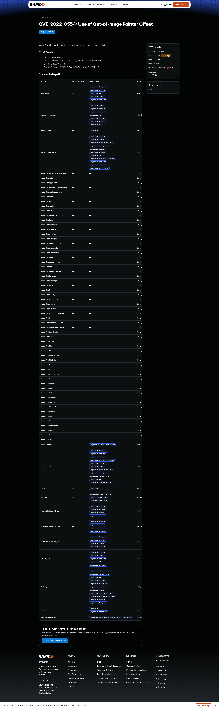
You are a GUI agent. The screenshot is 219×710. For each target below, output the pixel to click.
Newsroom (73, 670)
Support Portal (132, 666)
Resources (101, 4)
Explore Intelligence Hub (55, 641)
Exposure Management (49, 669)
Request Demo (181, 4)
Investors (72, 682)
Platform (78, 4)
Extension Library (134, 674)
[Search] (161, 5)
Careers (71, 686)
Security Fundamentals (107, 682)
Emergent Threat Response (109, 666)
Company (125, 4)
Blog (99, 662)
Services (90, 4)
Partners (114, 4)
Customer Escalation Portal (138, 682)
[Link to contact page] (166, 5)
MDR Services (45, 672)
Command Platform (47, 666)
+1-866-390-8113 (163, 660)
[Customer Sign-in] (170, 5)
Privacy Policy (82, 705)
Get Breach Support (47, 690)
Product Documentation (136, 670)
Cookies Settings (203, 706)
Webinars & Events (105, 670)
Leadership (72, 666)
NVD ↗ (151, 90)
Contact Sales (45, 693)
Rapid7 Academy (133, 678)
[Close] (215, 705)
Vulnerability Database (107, 678)
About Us (72, 662)
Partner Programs (76, 678)
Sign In (129, 662)
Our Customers (74, 674)
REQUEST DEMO (47, 32)
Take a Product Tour (48, 687)
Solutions (43, 674)
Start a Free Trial (46, 685)
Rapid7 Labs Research (107, 674)
